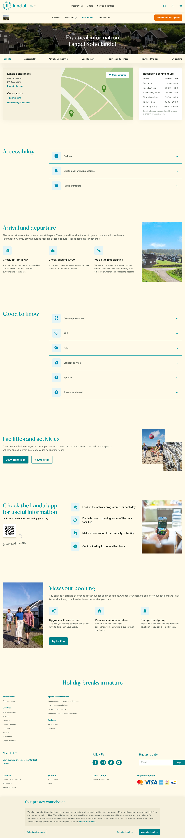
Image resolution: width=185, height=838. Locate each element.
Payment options (9, 787)
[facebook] (95, 764)
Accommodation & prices (168, 17)
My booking (58, 641)
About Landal (53, 779)
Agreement (7, 783)
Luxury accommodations (57, 705)
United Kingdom (9, 724)
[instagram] (103, 764)
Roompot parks (9, 701)
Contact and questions (12, 779)
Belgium (6, 732)
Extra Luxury (53, 724)
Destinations (77, 5)
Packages (52, 720)
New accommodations (57, 709)
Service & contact (105, 5)
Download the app (15, 459)
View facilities (41, 459)
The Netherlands (9, 712)
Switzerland (7, 737)
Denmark (6, 728)
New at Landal (9, 697)
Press (50, 783)
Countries (7, 708)
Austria (5, 716)
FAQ (13, 760)
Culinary (51, 728)
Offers (90, 5)
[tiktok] (111, 764)
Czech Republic (9, 741)
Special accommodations (58, 697)
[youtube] (119, 764)
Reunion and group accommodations (62, 713)
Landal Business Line (100, 779)
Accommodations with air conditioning (63, 701)
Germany (6, 720)
